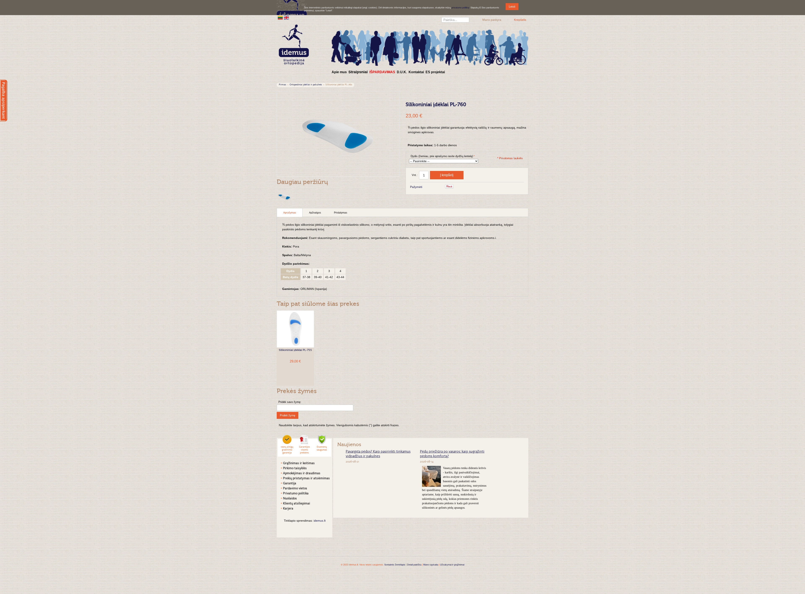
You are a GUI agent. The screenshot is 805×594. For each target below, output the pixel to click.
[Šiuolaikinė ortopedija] (429, 47)
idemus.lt (320, 520)
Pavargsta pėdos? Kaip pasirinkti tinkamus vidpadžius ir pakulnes (378, 454)
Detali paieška (414, 564)
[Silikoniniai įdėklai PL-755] (295, 329)
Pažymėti (416, 187)
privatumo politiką (460, 7)
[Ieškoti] (466, 20)
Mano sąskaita (430, 564)
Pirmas (282, 84)
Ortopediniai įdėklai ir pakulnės (306, 84)
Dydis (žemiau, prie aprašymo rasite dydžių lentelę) (442, 156)
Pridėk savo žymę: (289, 402)
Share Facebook (431, 187)
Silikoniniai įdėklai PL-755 (295, 350)
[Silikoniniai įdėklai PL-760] (285, 197)
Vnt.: (415, 175)
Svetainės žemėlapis (394, 564)
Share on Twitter (439, 187)
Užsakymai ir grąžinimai (452, 564)
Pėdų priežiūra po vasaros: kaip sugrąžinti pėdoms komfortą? (452, 454)
